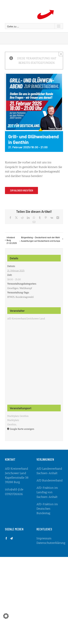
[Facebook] (6, 538)
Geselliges (12, 288)
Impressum (43, 538)
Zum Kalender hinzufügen (21, 190)
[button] (6, 616)
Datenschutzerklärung (50, 543)
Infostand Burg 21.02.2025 (12, 240)
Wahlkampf (25, 288)
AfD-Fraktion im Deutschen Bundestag (47, 508)
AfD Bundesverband (49, 480)
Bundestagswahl (25, 297)
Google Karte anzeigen (22, 429)
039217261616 (14, 494)
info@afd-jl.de (14, 489)
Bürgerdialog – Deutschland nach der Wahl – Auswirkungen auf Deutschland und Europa (39, 239)
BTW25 (11, 297)
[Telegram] (11, 538)
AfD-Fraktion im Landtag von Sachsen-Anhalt (47, 492)
